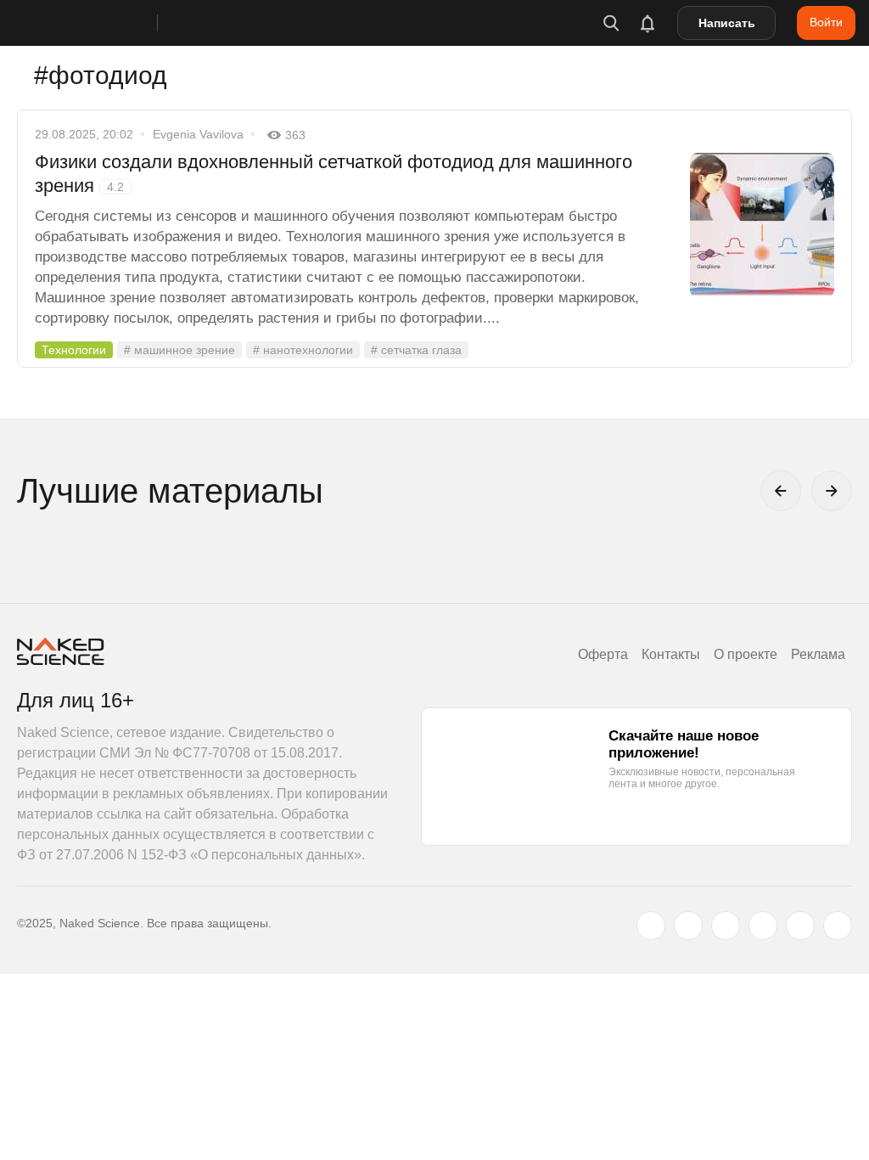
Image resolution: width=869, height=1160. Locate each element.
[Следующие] (831, 490)
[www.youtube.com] (725, 925)
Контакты (671, 654)
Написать (726, 23)
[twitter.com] (650, 925)
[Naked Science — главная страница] (104, 23)
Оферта (603, 654)
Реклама (818, 654)
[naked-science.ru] (837, 925)
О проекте (745, 654)
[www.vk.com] (688, 925)
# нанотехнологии (303, 350)
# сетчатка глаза (416, 350)
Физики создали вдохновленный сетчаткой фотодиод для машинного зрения (333, 173)
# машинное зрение (179, 350)
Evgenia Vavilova (198, 134)
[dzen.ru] (762, 925)
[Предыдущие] (780, 490)
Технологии (74, 350)
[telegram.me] (800, 925)
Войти (826, 22)
